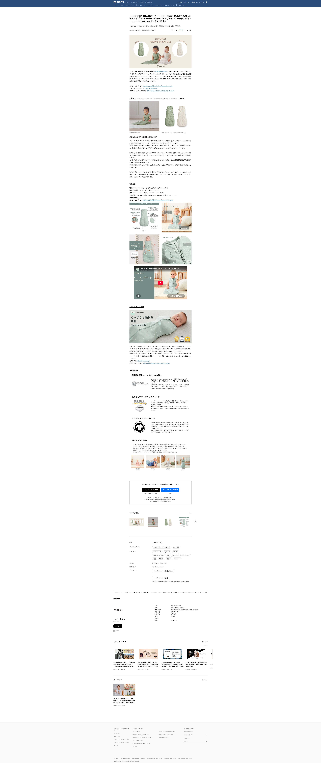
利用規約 (143, 758)
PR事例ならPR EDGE (163, 737)
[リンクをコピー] (190, 30)
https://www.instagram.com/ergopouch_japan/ (160, 90)
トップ (116, 592)
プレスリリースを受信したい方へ (121, 739)
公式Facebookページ (188, 731)
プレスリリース (124, 592)
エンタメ (139, 5)
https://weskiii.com (176, 605)
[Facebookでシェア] (179, 30)
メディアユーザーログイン (150, 489)
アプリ (134, 5)
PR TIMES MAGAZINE (138, 740)
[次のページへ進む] (195, 521)
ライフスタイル (165, 5)
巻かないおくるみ (158, 555)
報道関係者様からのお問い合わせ (154, 758)
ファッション (155, 5)
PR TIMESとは (117, 733)
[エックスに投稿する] (176, 30)
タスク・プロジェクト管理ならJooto (167, 731)
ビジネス (173, 5)
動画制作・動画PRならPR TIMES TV (141, 734)
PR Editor (135, 746)
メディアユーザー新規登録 (170, 489)
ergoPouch (167, 552)
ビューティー (147, 5)
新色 (154, 559)
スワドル (175, 552)
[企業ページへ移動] (118, 610)
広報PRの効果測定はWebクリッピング (141, 743)
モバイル (128, 5)
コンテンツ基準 (135, 758)
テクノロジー (120, 5)
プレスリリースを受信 (183, 2)
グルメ (179, 5)
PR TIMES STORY (136, 731)
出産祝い (168, 559)
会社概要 (116, 758)
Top (115, 5)
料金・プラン (117, 736)
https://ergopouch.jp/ (151, 88)
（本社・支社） (163, 563)
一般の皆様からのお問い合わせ (185, 758)
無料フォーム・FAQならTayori (166, 734)
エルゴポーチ (157, 552)
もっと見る (205, 641)
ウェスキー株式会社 (135, 592)
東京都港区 (155, 563)
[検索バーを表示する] (206, 2)
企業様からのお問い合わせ (170, 758)
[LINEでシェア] (182, 30)
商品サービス (157, 542)
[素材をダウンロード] (187, 30)
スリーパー (177, 559)
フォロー (117, 626)
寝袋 (168, 555)
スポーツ (185, 5)
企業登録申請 (194, 2)
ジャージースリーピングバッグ (181, 555)
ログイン (201, 2)
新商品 (161, 559)
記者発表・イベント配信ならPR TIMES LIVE (142, 737)
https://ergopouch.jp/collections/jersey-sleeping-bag (158, 86)
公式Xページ (186, 738)
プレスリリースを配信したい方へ (121, 742)
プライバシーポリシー (125, 758)
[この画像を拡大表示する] (136, 522)
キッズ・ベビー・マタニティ (161, 547)
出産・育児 (176, 547)
